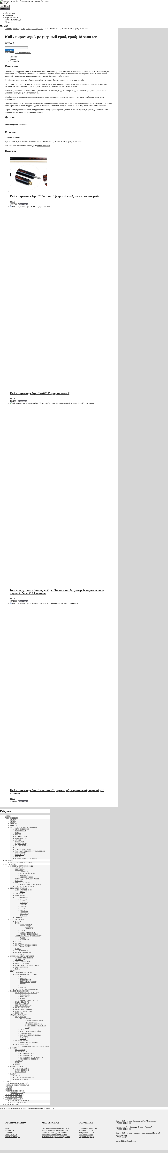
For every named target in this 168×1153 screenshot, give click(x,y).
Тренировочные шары (24, 1077)
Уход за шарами (21, 1044)
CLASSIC (23, 908)
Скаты (22, 930)
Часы (17, 969)
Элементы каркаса (22, 952)
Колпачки (24, 871)
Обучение (9, 15)
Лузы (17, 923)
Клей (22, 1029)
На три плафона (21, 1007)
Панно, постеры (21, 963)
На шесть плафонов (23, 1011)
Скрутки (23, 985)
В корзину (9, 50)
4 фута (12, 822)
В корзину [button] (23, 204)
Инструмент (25, 1018)
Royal (17, 1063)
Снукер (18, 917)
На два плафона (21, 1002)
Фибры (22, 987)
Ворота (18, 833)
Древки (22, 938)
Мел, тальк (19, 868)
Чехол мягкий (20, 1072)
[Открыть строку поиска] (6, 3)
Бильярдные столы (17, 888)
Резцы (27, 1028)
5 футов (13, 823)
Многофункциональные (35, 1026)
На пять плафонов (22, 1006)
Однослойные (25, 877)
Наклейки (19, 870)
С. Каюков (24, 914)
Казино (8, 1087)
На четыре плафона (23, 1009)
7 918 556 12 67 (123, 1137)
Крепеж (18, 921)
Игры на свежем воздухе (16, 1083)
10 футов (23, 899)
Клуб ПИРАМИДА (13, 20)
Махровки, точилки (33, 1024)
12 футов (23, 903)
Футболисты (20, 853)
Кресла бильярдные (23, 962)
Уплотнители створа (28, 934)
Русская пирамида (23, 897)
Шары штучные (21, 1079)
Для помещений (16, 1093)
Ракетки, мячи (20, 845)
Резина (18, 949)
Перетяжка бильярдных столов (54, 1133)
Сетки (17, 847)
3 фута (12, 820)
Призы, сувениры (22, 882)
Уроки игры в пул (86, 1130)
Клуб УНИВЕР (11, 18)
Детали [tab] (13, 59)
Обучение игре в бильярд (89, 1128)
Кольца (23, 978)
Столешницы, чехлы (23, 849)
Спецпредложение (13, 1099)
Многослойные (26, 873)
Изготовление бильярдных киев (54, 1135)
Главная (8, 29)
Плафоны (23, 996)
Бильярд (16, 29)
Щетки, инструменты (28, 1042)
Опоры (17, 941)
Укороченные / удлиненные (26, 989)
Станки (23, 1039)
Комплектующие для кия (25, 974)
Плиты (17, 943)
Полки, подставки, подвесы (26, 965)
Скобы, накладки (27, 932)
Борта (22, 954)
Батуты (8, 860)
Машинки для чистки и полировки (34, 1046)
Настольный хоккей (13, 1097)
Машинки (24, 939)
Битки (17, 1075)
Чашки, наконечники (29, 1000)
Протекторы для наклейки (30, 1031)
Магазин (8, 22)
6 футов (13, 825)
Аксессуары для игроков (20, 866)
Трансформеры (11, 1104)
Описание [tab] (14, 57)
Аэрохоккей (10, 818)
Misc (7, 816)
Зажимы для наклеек (33, 1020)
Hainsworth (20, 1050)
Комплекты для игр (23, 838)
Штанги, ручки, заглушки (25, 858)
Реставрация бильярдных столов (55, 1130)
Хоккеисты (19, 855)
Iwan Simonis (20, 1052)
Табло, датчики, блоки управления (29, 851)
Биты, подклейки (22, 829)
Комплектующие (32, 1022)
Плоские (18, 1013)
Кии (23, 29)
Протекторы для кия (28, 982)
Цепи (22, 998)
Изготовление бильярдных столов (55, 1128)
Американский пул (23, 890)
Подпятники (25, 980)
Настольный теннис (13, 1091)
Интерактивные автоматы (16, 1085)
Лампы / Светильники (19, 991)
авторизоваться (43, 146)
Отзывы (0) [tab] (14, 61)
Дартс (7, 1081)
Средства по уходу (17, 1015)
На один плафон (21, 1004)
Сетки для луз (25, 925)
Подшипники (20, 844)
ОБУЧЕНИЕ (86, 1122)
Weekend (23, 912)
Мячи (17, 840)
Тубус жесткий (21, 1068)
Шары (12, 1074)
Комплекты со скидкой (19, 1100)
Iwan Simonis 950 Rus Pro (29, 1059)
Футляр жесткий (21, 1070)
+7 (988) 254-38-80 (123, 1123)
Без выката (29, 927)
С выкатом (29, 928)
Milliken (18, 1061)
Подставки (19, 842)
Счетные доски (21, 967)
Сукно (12, 1048)
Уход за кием (20, 1017)
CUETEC (22, 910)
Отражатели (25, 995)
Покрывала (24, 947)
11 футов (23, 901)
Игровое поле (20, 836)
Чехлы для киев (16, 1066)
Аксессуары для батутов (20, 862)
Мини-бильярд (20, 895)
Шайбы (18, 857)
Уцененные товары (18, 1102)
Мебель (8, 1089)
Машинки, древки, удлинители (27, 936)
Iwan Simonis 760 (26, 1053)
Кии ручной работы (34, 29)
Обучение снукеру (86, 1137)
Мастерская (10, 13)
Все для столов (16, 919)
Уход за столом (21, 1041)
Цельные (23, 916)
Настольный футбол (13, 1095)
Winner (18, 1064)
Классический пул (86, 1135)
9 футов (23, 906)
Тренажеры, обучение (24, 886)
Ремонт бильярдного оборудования (56, 1137)
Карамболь (19, 894)
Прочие (23, 984)
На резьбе (23, 875)
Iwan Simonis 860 (26, 1055)
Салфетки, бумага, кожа (30, 1035)
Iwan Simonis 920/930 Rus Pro (31, 1057)
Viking (22, 892)
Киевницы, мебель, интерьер (21, 956)
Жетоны (18, 834)
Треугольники (20, 950)
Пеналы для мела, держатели (27, 879)
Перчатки (19, 881)
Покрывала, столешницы (25, 945)
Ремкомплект (25, 1033)
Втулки (23, 976)
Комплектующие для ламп (26, 993)
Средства (23, 1037)
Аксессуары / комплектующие (22, 827)
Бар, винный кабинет (23, 958)
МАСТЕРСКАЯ (50, 1122)
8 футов (23, 905)
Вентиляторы (20, 831)
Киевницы (19, 960)
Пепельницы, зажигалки (30, 884)
